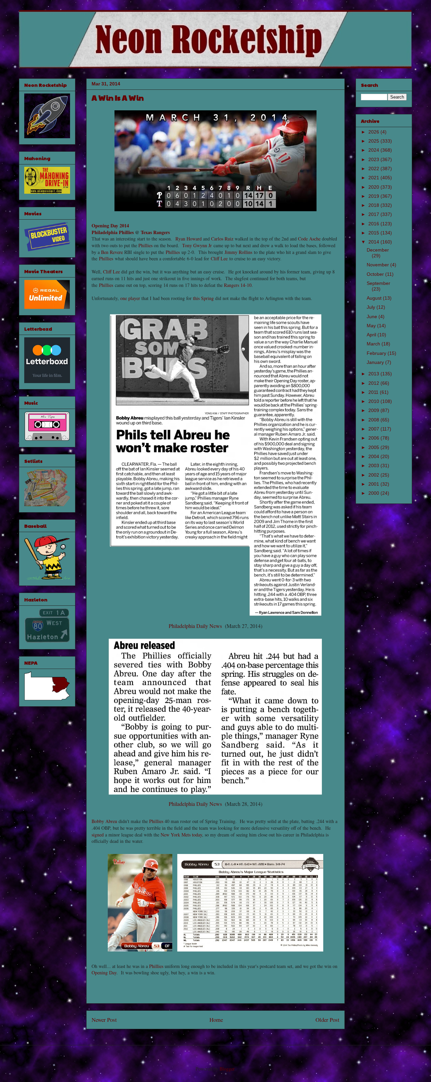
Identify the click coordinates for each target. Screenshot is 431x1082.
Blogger (227, 1069)
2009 (374, 410)
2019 (374, 196)
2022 (374, 168)
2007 (374, 429)
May (372, 325)
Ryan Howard (188, 238)
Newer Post (104, 1019)
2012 (374, 383)
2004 (374, 456)
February (377, 353)
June (372, 316)
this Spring (203, 298)
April (372, 334)
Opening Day (104, 972)
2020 (374, 187)
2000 (374, 493)
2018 (374, 205)
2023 (374, 159)
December (378, 250)
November (378, 264)
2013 (374, 373)
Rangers (231, 285)
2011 (374, 392)
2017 (374, 214)
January (376, 362)
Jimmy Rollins (238, 252)
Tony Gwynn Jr (197, 245)
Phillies (145, 245)
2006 (374, 438)
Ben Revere (112, 252)
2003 (374, 465)
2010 (374, 401)
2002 (374, 475)
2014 (374, 242)
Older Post (327, 1019)
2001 (374, 484)
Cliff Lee (219, 258)
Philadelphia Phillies (113, 232)
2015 (374, 232)
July (371, 307)
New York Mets (176, 834)
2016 (374, 223)
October (376, 274)
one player (130, 298)
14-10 (246, 285)
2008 (374, 419)
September (378, 283)
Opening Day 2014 (110, 225)
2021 (374, 177)
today (197, 834)
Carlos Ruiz (222, 238)
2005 (374, 447)
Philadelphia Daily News (195, 625)
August (375, 298)
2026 (374, 132)
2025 (374, 141)
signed (98, 834)
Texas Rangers (155, 232)
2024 (374, 150)
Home (216, 1019)
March (374, 343)
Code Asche (309, 238)
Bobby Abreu (104, 821)
